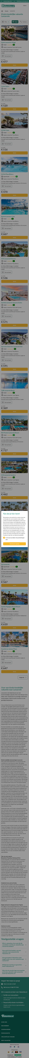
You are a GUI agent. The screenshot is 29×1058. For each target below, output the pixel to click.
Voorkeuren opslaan (14, 543)
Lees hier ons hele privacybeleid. (16, 535)
